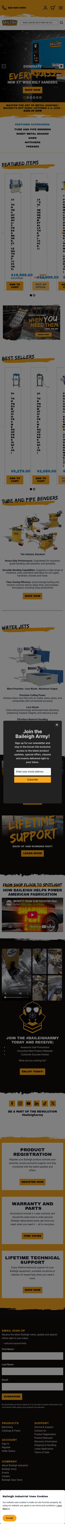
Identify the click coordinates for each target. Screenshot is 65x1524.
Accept (9, 1518)
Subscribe (32, 779)
